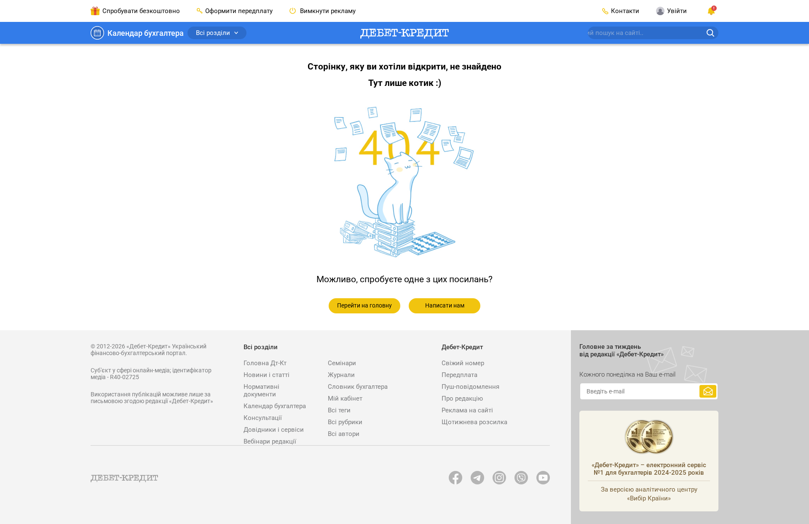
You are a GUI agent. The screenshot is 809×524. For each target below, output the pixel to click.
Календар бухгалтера (145, 33)
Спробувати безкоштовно (141, 11)
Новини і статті (266, 375)
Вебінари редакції (270, 441)
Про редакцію (462, 398)
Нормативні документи (261, 390)
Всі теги (339, 410)
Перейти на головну (364, 305)
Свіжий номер (463, 363)
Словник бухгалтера (358, 386)
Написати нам (444, 305)
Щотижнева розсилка (474, 422)
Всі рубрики (345, 422)
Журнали (341, 375)
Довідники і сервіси (274, 429)
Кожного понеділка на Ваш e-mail (627, 374)
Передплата (459, 375)
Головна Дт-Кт (265, 363)
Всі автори (343, 434)
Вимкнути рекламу (327, 11)
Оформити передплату (239, 11)
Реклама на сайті (467, 410)
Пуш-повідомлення (470, 386)
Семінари (342, 363)
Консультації (263, 418)
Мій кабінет (345, 398)
